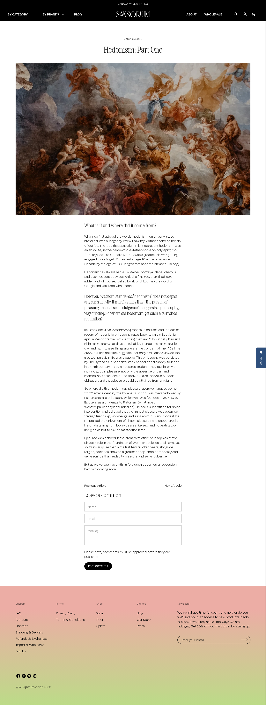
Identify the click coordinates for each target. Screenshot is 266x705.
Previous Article (95, 485)
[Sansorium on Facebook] (18, 676)
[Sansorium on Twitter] (29, 676)
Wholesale (213, 14)
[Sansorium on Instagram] (24, 676)
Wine (100, 613)
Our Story (144, 619)
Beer (99, 619)
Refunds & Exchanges (32, 638)
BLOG (78, 14)
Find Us (21, 651)
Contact (22, 626)
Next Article (173, 485)
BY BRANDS (51, 14)
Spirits (100, 626)
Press (141, 626)
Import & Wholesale (30, 644)
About (192, 14)
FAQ (18, 613)
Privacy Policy (65, 613)
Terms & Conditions (70, 619)
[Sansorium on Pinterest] (35, 676)
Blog (140, 613)
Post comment (98, 566)
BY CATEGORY (18, 14)
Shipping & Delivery (29, 632)
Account (22, 619)
